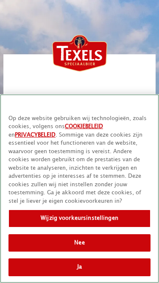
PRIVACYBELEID (35, 134)
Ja (79, 266)
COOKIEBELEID (84, 126)
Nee (79, 242)
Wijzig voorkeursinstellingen (79, 218)
